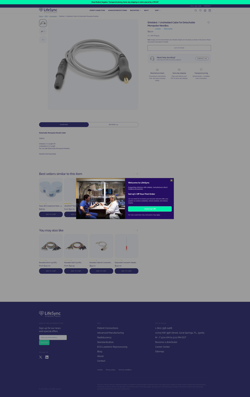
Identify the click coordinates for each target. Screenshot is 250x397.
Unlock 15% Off (150, 209)
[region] (125, 2)
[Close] (171, 180)
